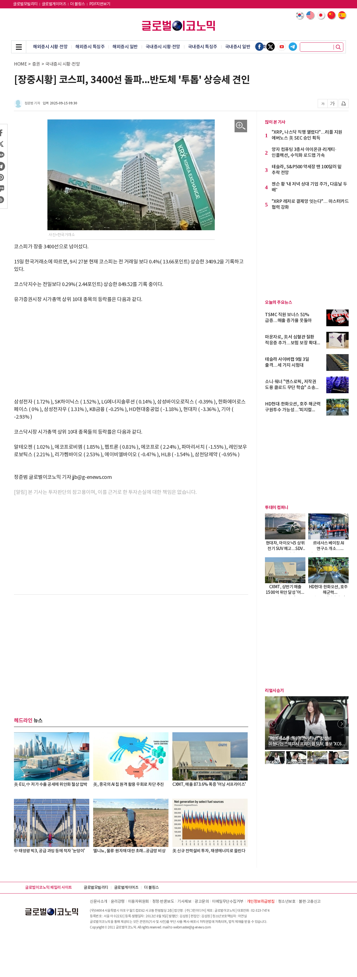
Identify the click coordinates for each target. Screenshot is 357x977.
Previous (272, 724)
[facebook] (259, 46)
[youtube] (282, 46)
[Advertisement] (131, 351)
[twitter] (270, 46)
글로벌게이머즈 (54, 4)
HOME (20, 64)
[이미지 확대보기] (241, 126)
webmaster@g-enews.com (192, 927)
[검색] (338, 47)
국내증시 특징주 (202, 46)
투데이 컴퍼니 (276, 507)
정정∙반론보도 (163, 901)
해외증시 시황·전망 (50, 46)
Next (341, 724)
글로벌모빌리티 (25, 4)
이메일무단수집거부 (227, 901)
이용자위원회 (138, 901)
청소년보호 (287, 901)
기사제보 (184, 901)
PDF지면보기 (99, 4)
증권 (36, 64)
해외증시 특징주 (90, 46)
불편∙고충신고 (310, 901)
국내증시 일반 (237, 46)
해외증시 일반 (125, 46)
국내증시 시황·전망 (163, 46)
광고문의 (202, 901)
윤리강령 (118, 901)
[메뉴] (18, 47)
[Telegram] (293, 46)
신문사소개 (98, 901)
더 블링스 (77, 4)
